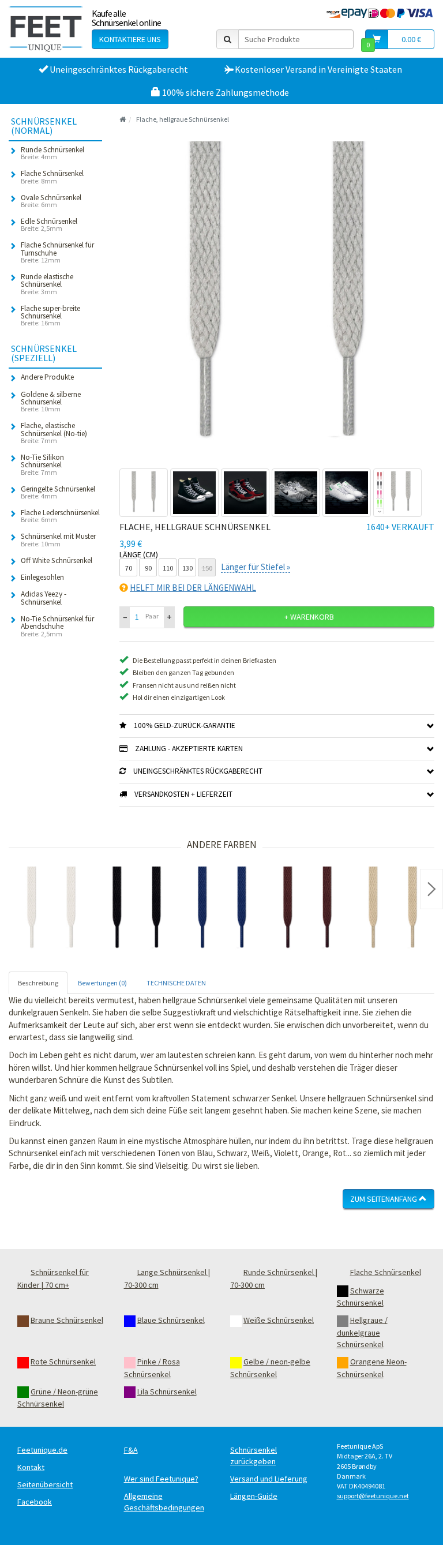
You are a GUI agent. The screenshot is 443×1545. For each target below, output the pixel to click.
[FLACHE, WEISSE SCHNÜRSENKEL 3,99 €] (51, 909)
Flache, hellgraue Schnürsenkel (182, 119)
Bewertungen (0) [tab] (102, 982)
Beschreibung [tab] (38, 982)
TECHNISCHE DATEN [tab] (176, 982)
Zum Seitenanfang (384, 1199)
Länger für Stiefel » (255, 566)
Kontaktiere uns (130, 39)
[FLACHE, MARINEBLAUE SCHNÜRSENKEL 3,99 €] (222, 909)
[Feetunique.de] (46, 29)
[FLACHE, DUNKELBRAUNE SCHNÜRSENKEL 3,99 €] (307, 909)
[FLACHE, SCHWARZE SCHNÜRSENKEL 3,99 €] (136, 909)
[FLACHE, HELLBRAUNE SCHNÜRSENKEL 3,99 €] (393, 909)
